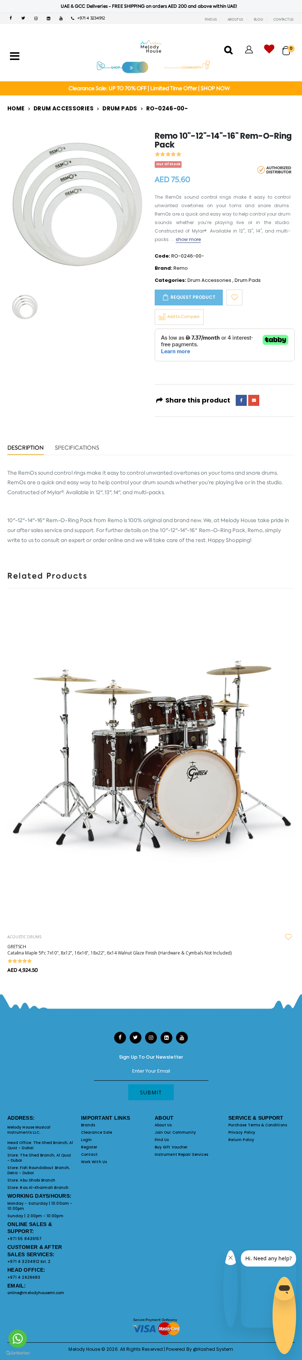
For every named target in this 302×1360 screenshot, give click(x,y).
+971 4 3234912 (89, 18)
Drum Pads (119, 108)
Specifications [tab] (77, 448)
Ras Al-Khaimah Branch (44, 1187)
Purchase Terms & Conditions (257, 1125)
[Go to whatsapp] (17, 1338)
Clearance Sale (96, 1132)
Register (89, 1147)
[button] (288, 47)
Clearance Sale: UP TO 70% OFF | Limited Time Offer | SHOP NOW (149, 88)
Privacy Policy (241, 1132)
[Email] (253, 400)
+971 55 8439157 (24, 1239)
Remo (180, 268)
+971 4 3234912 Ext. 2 (28, 1261)
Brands (88, 1125)
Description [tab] (25, 448)
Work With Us (94, 1162)
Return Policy (241, 1140)
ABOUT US (235, 19)
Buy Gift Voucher (171, 1147)
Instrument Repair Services (181, 1154)
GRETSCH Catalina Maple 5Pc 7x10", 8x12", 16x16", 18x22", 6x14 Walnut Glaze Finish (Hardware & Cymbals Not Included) (119, 949)
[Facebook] (241, 400)
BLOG (258, 19)
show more (188, 239)
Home (16, 108)
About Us (163, 1125)
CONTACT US (283, 19)
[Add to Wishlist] (234, 297)
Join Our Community (175, 1132)
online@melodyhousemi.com (35, 1293)
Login (86, 1140)
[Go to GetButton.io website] (17, 1352)
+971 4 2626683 (23, 1277)
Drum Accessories (64, 108)
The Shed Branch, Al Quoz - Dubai (40, 1145)
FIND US (211, 19)
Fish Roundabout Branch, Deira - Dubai (38, 1170)
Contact (89, 1154)
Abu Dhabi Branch (37, 1180)
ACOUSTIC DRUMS (24, 936)
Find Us (162, 1140)
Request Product (193, 297)
